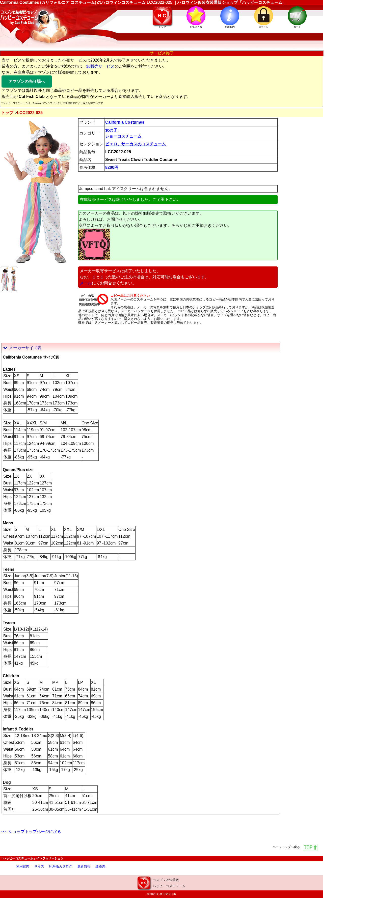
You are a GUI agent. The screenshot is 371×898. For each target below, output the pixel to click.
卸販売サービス (100, 66)
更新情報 (83, 866)
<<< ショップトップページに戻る (31, 831)
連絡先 (100, 866)
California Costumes (124, 122)
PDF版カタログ (60, 866)
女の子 (111, 130)
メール (86, 283)
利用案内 (22, 866)
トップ (7, 113)
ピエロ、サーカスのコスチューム (135, 144)
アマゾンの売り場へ (27, 81)
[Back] (5, 279)
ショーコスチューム (123, 136)
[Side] (14, 279)
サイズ (39, 866)
